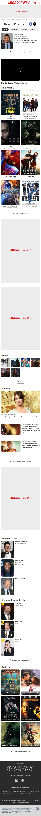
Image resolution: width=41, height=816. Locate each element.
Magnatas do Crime (30, 116)
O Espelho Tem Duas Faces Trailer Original (30, 693)
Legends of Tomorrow (10, 206)
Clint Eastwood (20, 579)
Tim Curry (18, 603)
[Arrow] (30, 132)
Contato (17, 800)
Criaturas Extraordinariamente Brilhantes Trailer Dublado (10, 693)
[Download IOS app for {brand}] (17, 780)
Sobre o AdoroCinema (8, 800)
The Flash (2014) (10, 176)
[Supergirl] (30, 162)
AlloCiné (4, 791)
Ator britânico (20, 19)
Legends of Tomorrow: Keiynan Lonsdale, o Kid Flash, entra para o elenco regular (31, 429)
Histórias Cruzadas (30, 206)
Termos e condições (26, 800)
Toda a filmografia (21, 213)
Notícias (6, 388)
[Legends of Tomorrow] (10, 192)
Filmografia (8, 88)
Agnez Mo (18, 639)
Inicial (3, 19)
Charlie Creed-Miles (21, 541)
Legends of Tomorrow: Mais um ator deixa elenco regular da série (31, 445)
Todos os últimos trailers (20, 751)
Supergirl (30, 176)
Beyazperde (8, 794)
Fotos (5, 355)
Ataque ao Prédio (20, 564)
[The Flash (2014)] (10, 162)
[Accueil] (18, 2)
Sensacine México (27, 794)
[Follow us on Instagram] (20, 768)
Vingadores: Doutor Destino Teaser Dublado (10, 745)
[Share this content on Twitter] (34, 24)
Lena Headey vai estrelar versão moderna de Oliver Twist (20, 417)
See (10, 146)
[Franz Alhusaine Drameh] (7, 41)
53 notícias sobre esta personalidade (20, 461)
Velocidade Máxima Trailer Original (30, 719)
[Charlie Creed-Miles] (7, 549)
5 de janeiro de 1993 (28, 42)
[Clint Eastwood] (7, 586)
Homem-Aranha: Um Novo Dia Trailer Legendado (30, 745)
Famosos (8, 19)
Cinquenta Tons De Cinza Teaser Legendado (10, 719)
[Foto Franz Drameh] (5, 362)
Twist (10, 116)
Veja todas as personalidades (20, 660)
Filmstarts (16, 791)
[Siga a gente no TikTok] (26, 768)
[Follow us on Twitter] (15, 768)
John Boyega (19, 560)
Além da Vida (19, 546)
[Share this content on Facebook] (30, 24)
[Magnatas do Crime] (30, 102)
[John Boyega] (7, 567)
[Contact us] (31, 768)
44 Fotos (20, 382)
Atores (13, 19)
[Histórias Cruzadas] (30, 192)
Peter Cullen (19, 621)
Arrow (31, 146)
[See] (10, 132)
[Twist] (10, 102)
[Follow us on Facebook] (9, 768)
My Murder (18, 562)
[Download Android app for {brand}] (23, 780)
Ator (21, 34)
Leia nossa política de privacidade (16, 812)
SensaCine (30, 791)
